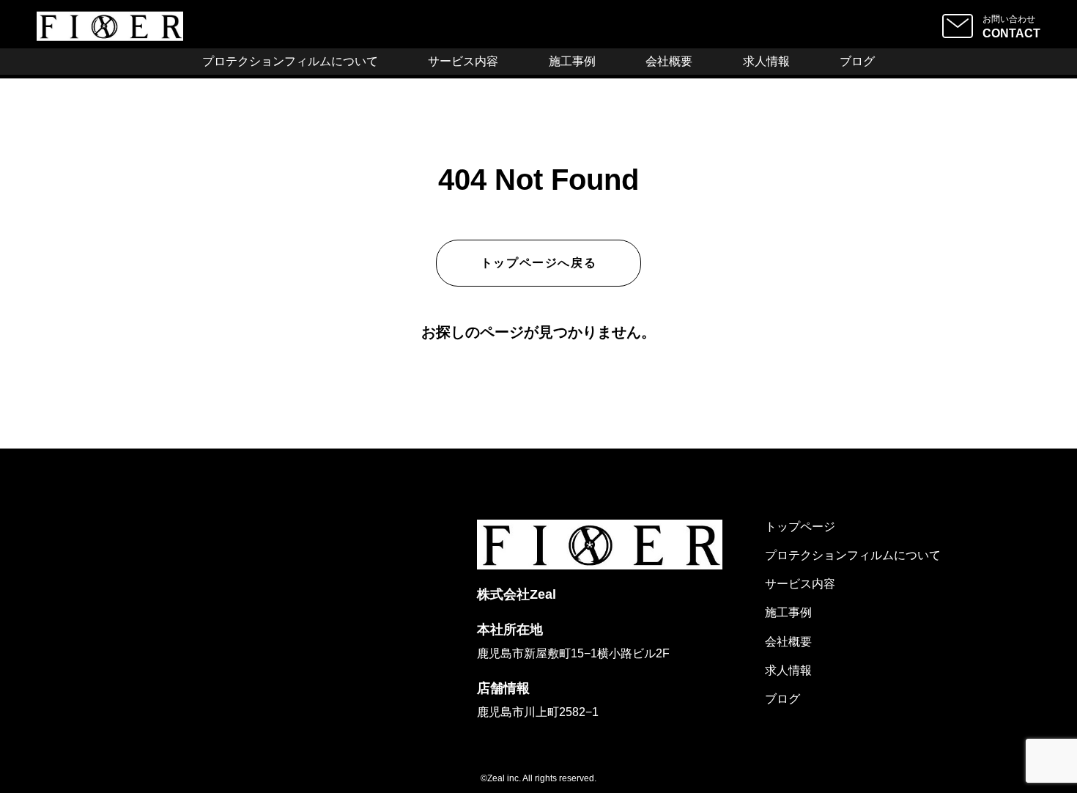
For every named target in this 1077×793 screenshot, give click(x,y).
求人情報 (766, 61)
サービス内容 (463, 61)
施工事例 (572, 61)
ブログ (857, 61)
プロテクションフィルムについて (290, 61)
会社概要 (668, 61)
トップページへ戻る (538, 263)
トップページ (800, 526)
